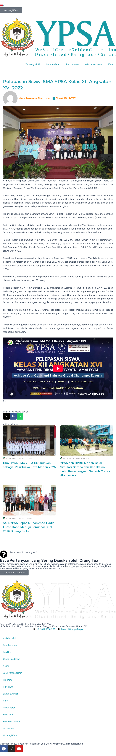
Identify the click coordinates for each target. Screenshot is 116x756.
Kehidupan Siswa (93, 64)
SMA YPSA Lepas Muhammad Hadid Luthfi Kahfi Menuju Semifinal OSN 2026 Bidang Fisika (29, 527)
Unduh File (8, 728)
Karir (110, 64)
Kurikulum (8, 686)
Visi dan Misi (9, 638)
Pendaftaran (72, 64)
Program (7, 679)
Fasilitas (7, 652)
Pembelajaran (53, 64)
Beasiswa (8, 714)
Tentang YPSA (33, 64)
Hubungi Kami (10, 735)
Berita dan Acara (11, 721)
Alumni (6, 666)
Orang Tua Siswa (11, 659)
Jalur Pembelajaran (12, 673)
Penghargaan (10, 645)
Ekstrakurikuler (10, 693)
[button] (6, 416)
